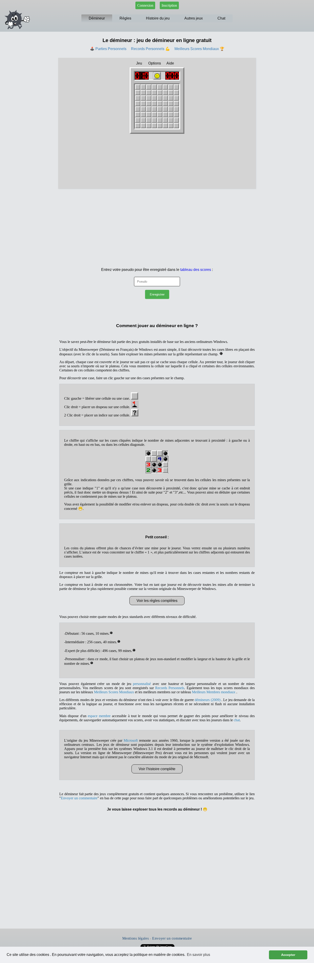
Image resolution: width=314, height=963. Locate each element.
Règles (125, 18)
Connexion (145, 5)
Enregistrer (157, 294)
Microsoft (131, 740)
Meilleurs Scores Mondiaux (114, 692)
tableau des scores (195, 270)
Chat (221, 18)
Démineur (97, 18)
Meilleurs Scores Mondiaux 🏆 (199, 49)
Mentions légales (135, 938)
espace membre (99, 716)
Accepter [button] (288, 955)
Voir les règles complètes (157, 601)
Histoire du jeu (158, 18)
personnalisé (142, 684)
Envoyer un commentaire (79, 798)
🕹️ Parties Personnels (108, 49)
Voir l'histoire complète (157, 769)
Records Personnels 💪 (150, 49)
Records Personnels (169, 688)
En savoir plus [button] (198, 955)
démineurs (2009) (208, 700)
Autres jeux (193, 18)
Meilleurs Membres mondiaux (214, 692)
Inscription (169, 5)
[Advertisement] (157, 223)
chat (237, 720)
